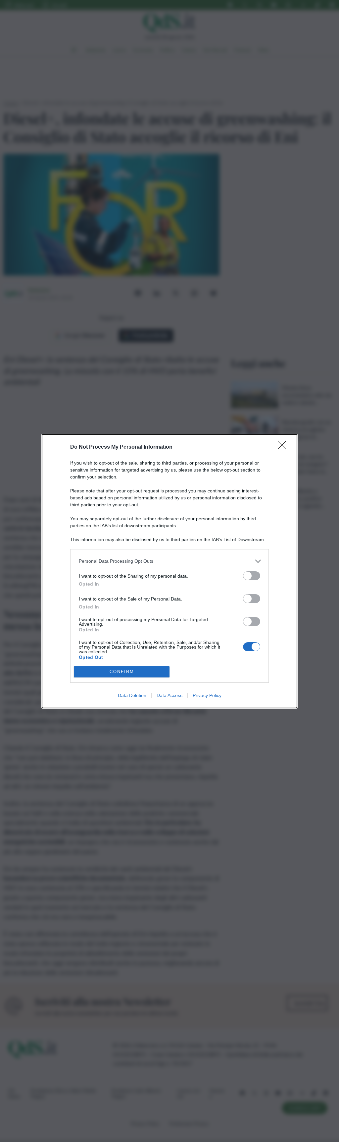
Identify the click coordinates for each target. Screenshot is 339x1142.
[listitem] (169, 561)
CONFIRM (122, 671)
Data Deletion (132, 695)
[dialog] (169, 571)
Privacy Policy (207, 695)
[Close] (284, 447)
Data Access (169, 695)
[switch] (251, 575)
